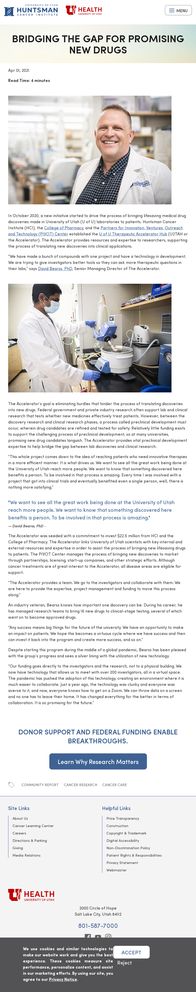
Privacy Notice (63, 979)
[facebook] (88, 937)
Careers (19, 833)
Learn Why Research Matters (98, 761)
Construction (117, 825)
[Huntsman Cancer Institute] (31, 10)
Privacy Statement (122, 862)
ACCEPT (131, 952)
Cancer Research (80, 784)
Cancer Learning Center (33, 825)
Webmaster (116, 870)
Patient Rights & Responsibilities (134, 855)
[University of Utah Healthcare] (98, 895)
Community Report (40, 784)
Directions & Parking (30, 840)
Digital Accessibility (122, 840)
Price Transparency (122, 818)
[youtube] (98, 937)
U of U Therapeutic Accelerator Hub (133, 233)
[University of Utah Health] (84, 10)
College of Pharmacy (63, 227)
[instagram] (108, 937)
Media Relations (27, 855)
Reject (124, 962)
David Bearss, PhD (55, 268)
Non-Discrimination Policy (128, 847)
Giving (18, 847)
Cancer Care (114, 784)
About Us (20, 818)
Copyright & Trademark (126, 833)
